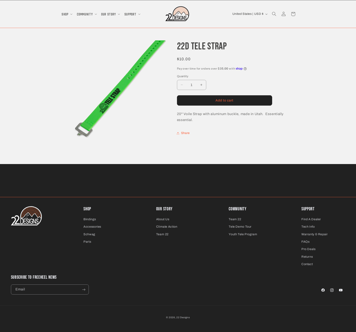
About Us (162, 219)
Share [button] (185, 133)
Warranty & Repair (314, 234)
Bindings (89, 219)
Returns (307, 256)
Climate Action (166, 226)
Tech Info (308, 226)
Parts (87, 241)
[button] (66, 14)
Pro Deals (308, 249)
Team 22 (162, 234)
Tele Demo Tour (240, 226)
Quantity (182, 76)
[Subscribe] (83, 289)
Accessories (92, 226)
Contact (307, 264)
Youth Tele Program (243, 234)
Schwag (89, 234)
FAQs (305, 241)
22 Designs (183, 317)
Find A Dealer (311, 219)
